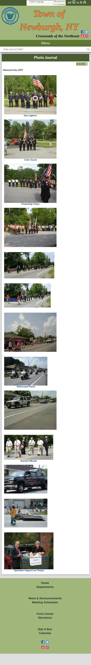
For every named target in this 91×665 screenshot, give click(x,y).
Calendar (45, 633)
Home (45, 582)
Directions (45, 617)
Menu (45, 43)
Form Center (45, 613)
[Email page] (69, 3)
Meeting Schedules (45, 602)
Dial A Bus (45, 629)
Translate (61, 4)
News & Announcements (45, 598)
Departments (45, 587)
